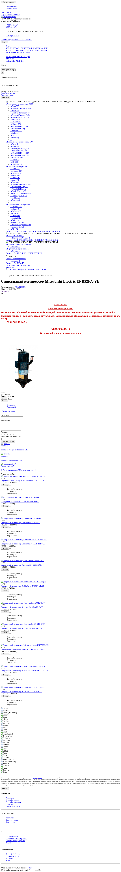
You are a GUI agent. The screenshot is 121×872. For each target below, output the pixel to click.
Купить (4, 401)
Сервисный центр (13, 806)
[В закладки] (2, 392)
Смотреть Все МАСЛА (15, 263)
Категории (5, 97)
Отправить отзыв (8, 441)
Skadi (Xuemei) (18, 191)
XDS (30, 868)
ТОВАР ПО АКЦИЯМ (15, 61)
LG (13, 135)
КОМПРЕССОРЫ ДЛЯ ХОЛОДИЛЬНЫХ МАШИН (27, 48)
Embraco (15, 122)
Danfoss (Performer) (20, 113)
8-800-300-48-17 (12, 27)
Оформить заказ (7, 95)
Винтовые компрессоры (18, 204)
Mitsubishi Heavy (19, 129)
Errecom (15, 261)
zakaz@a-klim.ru (12, 36)
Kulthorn (15, 198)
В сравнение (11, 493)
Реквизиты (10, 798)
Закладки (9, 858)
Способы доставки (13, 802)
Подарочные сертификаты (16, 839)
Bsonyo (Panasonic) (20, 115)
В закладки (11, 491)
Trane (14, 111)
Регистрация (11, 8)
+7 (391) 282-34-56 (13, 25)
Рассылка (9, 860)
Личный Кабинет (13, 854)
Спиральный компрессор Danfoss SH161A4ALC (20, 523)
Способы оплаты (12, 800)
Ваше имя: (5, 415)
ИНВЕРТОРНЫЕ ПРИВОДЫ (18, 57)
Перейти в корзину (8, 93)
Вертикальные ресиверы (17, 249)
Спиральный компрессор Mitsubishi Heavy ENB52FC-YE (24, 649)
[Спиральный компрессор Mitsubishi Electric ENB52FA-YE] (23, 390)
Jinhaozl (15, 247)
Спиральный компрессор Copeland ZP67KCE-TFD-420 (23, 544)
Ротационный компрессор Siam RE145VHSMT (20, 502)
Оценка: (4, 432)
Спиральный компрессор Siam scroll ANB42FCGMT (22, 628)
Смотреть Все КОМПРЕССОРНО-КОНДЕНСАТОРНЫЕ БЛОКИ (32, 240)
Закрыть (5, 788)
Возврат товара (12, 820)
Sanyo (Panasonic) (19, 117)
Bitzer (15, 120)
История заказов (12, 856)
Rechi (14, 144)
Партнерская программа (15, 841)
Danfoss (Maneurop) (20, 184)
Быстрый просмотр (14, 489)
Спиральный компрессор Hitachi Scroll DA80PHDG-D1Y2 (24, 670)
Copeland (16, 182)
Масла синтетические (16, 259)
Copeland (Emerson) (21, 108)
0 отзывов (5, 291)
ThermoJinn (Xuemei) (20, 193)
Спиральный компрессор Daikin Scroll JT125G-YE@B (22, 586)
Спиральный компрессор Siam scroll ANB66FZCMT (22, 607)
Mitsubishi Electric (19, 126)
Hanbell (15, 218)
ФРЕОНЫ (10, 59)
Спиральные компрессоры (19, 104)
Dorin (14, 169)
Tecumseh (16, 131)
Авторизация (11, 6)
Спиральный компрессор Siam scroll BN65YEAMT (21, 565)
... (11, 140)
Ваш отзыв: (5, 420)
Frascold (16, 171)
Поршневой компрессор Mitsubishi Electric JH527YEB (22, 480)
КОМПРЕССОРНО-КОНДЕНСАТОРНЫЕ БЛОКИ (27, 50)
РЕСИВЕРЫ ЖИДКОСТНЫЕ (18, 52)
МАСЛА (9, 55)
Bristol (15, 178)
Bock (14, 180)
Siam (14, 106)
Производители (12, 836)
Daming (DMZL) (18, 196)
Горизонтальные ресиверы (18, 244)
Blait (14, 229)
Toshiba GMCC (18, 151)
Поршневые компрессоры (19, 166)
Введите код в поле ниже (11, 437)
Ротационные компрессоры (20, 142)
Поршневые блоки (15, 236)
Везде (8, 46)
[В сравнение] (4, 392)
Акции (8, 843)
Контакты (10, 818)
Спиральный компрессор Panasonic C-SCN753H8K (21, 692)
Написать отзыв (8, 411)
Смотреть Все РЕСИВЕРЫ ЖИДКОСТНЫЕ (24, 253)
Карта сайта (10, 822)
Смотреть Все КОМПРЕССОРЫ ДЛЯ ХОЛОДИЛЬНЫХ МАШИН (33, 231)
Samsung (15, 137)
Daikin (15, 133)
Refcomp (15, 173)
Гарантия (9, 804)
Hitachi (15, 124)
